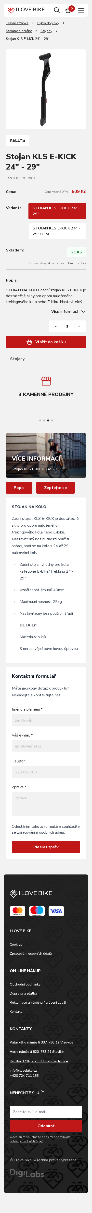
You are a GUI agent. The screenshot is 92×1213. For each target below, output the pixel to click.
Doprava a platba (23, 993)
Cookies (16, 944)
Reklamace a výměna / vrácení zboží (38, 1002)
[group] (46, 388)
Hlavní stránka (17, 23)
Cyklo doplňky (48, 23)
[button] (40, 420)
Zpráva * (19, 787)
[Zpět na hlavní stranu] (46, 896)
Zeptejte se (55, 487)
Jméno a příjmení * (27, 709)
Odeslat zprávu (46, 847)
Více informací (64, 311)
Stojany (46, 31)
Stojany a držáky (19, 31)
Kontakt (16, 1011)
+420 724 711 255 (24, 1075)
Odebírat (46, 1126)
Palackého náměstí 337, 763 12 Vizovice (41, 1042)
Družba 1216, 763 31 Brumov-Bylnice (39, 1061)
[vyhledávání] (57, 10)
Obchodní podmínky (25, 984)
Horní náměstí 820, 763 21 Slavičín (37, 1051)
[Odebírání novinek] (46, 1112)
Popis (19, 487)
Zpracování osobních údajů (31, 953)
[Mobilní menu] (81, 10)
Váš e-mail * (22, 735)
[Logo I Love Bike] (26, 10)
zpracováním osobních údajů (40, 832)
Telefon (19, 761)
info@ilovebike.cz (23, 1070)
